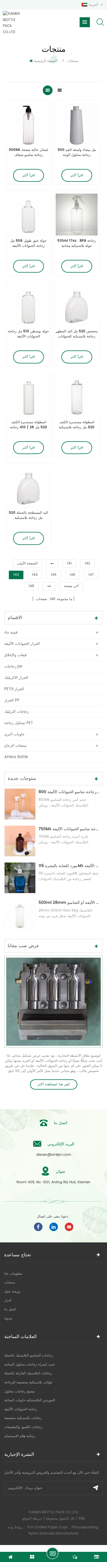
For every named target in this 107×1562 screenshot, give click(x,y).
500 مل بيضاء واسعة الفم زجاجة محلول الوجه (77, 152)
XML (81, 1518)
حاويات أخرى (14, 734)
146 (72, 574)
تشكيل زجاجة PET (18, 723)
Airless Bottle (16, 757)
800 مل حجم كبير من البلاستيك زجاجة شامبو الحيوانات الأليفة (69, 792)
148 (31, 586)
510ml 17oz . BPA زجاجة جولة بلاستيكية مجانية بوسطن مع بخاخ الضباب (76, 243)
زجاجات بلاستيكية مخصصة (23, 1418)
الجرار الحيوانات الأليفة (22, 644)
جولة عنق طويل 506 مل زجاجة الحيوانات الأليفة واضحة (28, 243)
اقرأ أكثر (28, 175)
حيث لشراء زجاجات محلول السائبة (29, 1364)
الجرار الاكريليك (16, 678)
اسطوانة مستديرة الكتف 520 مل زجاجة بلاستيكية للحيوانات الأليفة (76, 425)
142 (87, 563)
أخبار (7, 1300)
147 (91, 574)
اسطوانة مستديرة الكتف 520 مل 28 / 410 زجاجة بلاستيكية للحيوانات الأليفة (28, 425)
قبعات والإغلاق (15, 655)
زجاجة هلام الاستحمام (19, 1436)
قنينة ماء (10, 633)
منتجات (9, 1282)
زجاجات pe (13, 666)
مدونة (8, 1318)
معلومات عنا (13, 1273)
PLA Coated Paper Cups (48, 1527)
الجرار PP (11, 700)
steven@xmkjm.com (53, 1154)
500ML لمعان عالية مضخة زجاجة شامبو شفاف (28, 152)
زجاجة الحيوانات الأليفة (20, 1409)
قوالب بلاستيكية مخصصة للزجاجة (28, 1382)
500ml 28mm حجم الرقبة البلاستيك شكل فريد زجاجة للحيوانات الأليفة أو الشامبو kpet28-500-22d (69, 902)
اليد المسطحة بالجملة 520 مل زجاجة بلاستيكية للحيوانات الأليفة (28, 515)
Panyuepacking (85, 1527)
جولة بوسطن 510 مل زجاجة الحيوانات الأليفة (28, 334)
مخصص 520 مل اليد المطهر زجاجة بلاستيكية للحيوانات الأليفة (77, 334)
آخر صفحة (71, 586)
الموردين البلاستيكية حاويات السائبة (29, 1400)
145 (53, 574)
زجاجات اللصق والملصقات (23, 1427)
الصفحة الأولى (27, 563)
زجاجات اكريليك (16, 712)
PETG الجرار (14, 689)
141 (69, 563)
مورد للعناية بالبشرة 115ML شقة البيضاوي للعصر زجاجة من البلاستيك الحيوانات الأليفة (69, 866)
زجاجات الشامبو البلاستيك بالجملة (28, 1355)
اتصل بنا (10, 1309)
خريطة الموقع (32, 1518)
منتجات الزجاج (15, 746)
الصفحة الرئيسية (46, 61)
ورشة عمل (12, 1291)
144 (35, 574)
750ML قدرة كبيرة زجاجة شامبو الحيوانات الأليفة (69, 829)
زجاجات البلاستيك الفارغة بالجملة (28, 1373)
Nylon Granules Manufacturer (53, 1533)
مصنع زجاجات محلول (19, 1391)
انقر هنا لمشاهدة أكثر (54, 1084)
